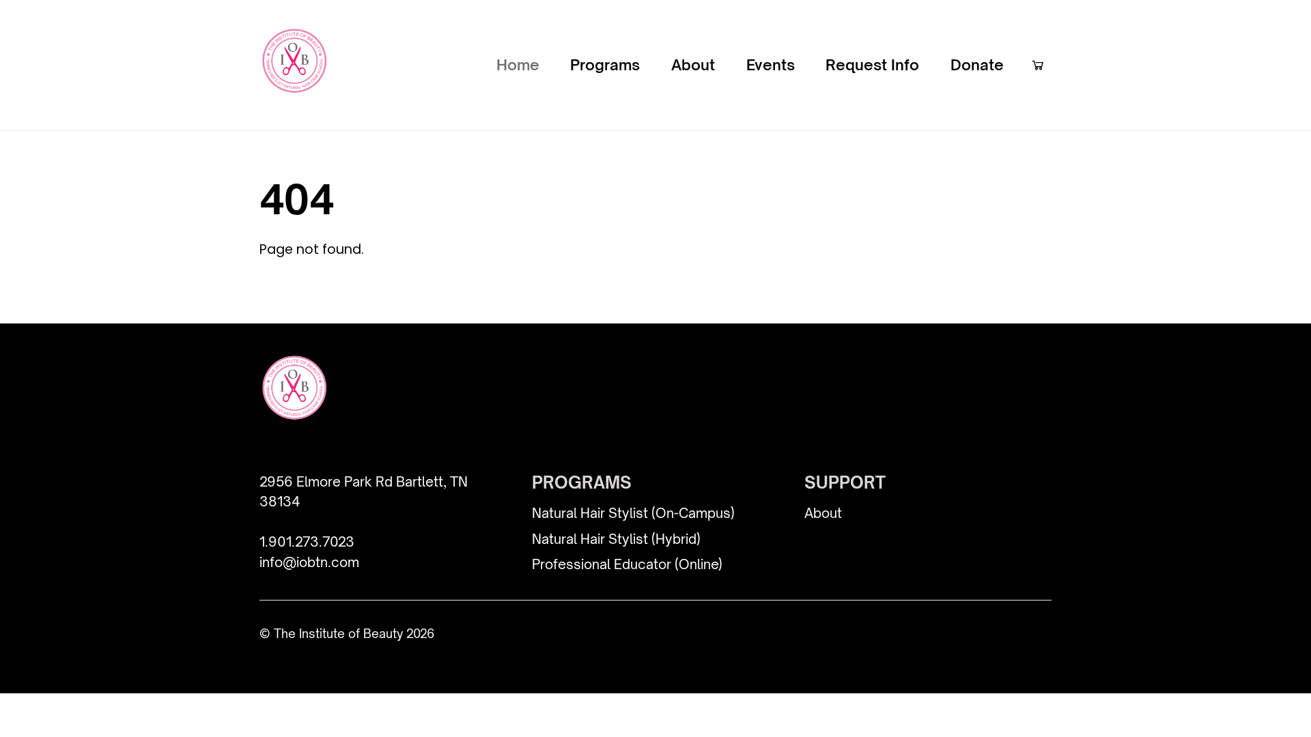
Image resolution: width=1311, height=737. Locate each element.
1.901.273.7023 (306, 542)
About (693, 64)
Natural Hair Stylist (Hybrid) (616, 539)
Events (770, 64)
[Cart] (1038, 64)
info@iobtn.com (309, 562)
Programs (605, 64)
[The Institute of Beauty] (293, 83)
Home (517, 64)
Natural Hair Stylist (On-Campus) (633, 513)
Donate (977, 64)
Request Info (872, 64)
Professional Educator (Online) (627, 564)
